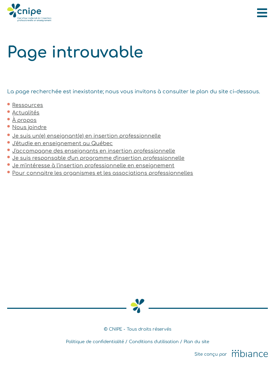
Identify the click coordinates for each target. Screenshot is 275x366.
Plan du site (196, 341)
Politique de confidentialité (95, 341)
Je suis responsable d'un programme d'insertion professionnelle (98, 158)
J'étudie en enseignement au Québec (62, 143)
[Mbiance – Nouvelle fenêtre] (250, 354)
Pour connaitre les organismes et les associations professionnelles (102, 173)
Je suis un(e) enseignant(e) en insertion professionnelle (86, 136)
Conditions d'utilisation (154, 341)
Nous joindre (29, 127)
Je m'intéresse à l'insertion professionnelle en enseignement (93, 165)
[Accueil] (29, 19)
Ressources (27, 105)
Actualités (25, 112)
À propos (24, 120)
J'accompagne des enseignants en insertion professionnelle (93, 151)
